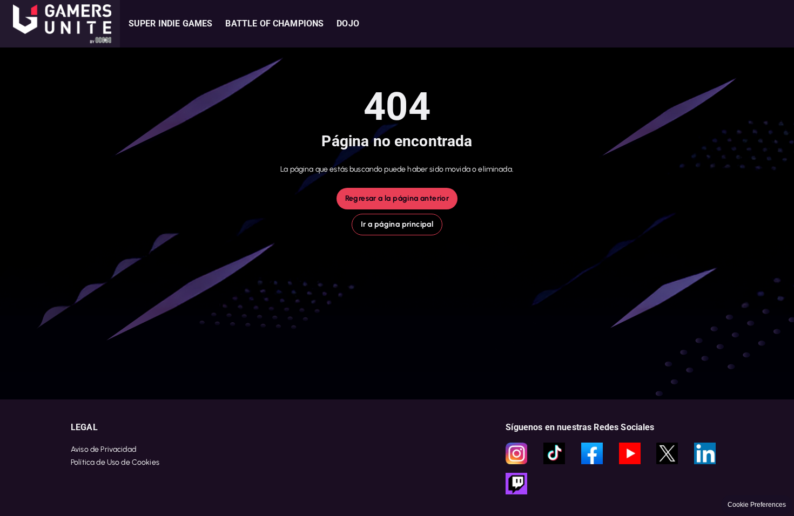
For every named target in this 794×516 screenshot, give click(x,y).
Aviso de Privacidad (103, 449)
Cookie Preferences (757, 504)
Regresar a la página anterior (397, 198)
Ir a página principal (397, 224)
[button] (60, 23)
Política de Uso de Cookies (115, 462)
